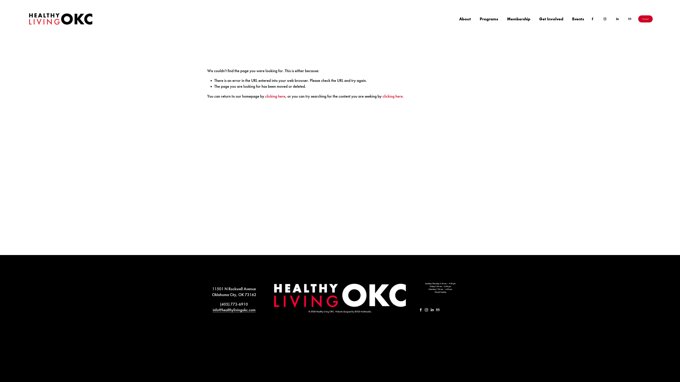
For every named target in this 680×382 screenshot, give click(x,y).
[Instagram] (605, 19)
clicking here (275, 96)
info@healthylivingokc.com (234, 309)
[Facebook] (592, 19)
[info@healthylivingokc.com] (629, 19)
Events (578, 18)
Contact (645, 19)
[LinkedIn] (617, 19)
